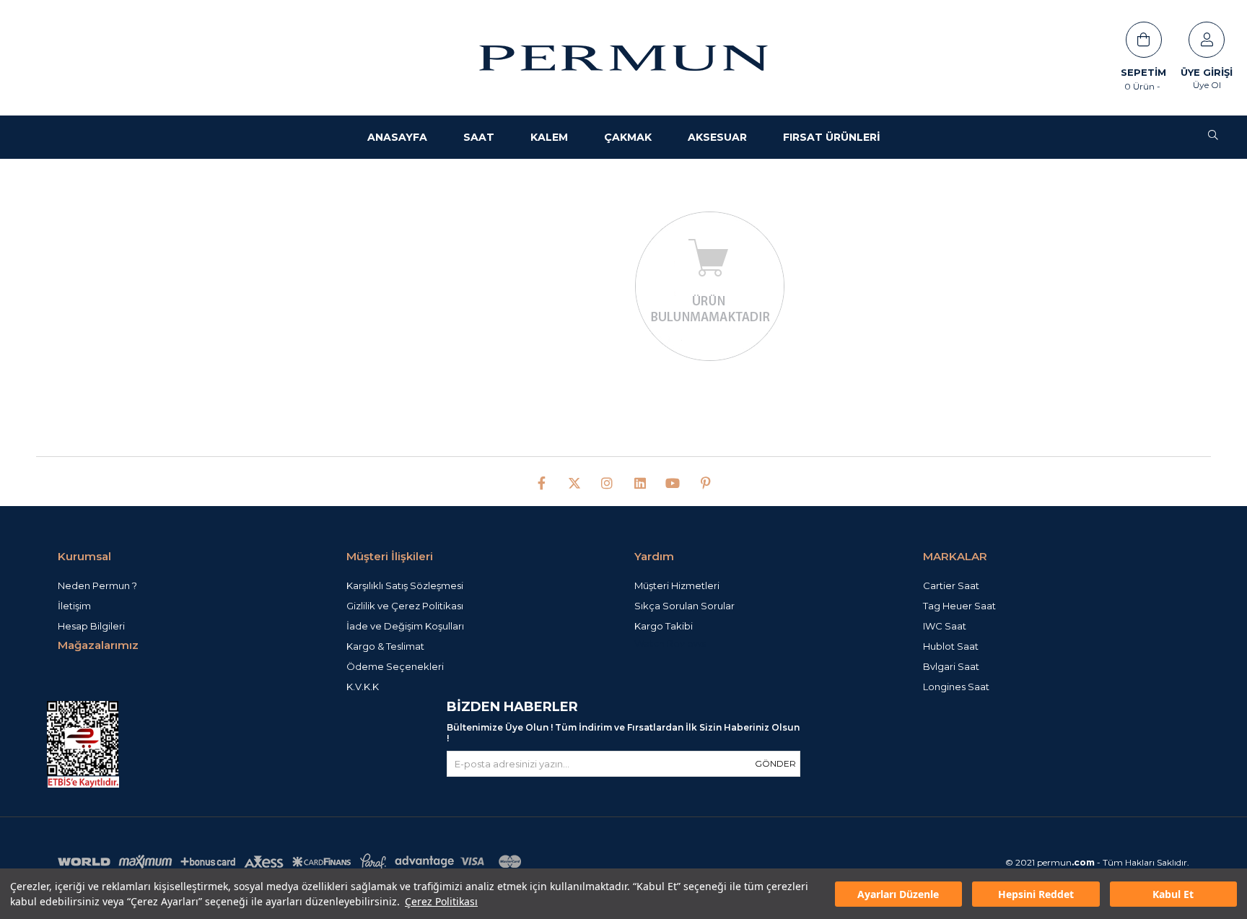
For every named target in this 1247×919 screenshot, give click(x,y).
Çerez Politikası (441, 901)
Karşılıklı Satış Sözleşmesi (404, 585)
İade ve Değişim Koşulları (405, 626)
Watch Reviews (670, 643)
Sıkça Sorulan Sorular (684, 605)
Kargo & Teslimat (385, 646)
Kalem (549, 137)
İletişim (74, 605)
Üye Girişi (1207, 72)
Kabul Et (1173, 894)
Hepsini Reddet (1036, 894)
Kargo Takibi (663, 626)
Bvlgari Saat (951, 666)
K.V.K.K (362, 686)
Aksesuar (717, 137)
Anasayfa (397, 137)
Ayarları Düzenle (898, 894)
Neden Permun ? (97, 585)
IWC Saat (944, 626)
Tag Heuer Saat (959, 605)
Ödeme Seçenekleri (395, 666)
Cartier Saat (951, 585)
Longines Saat (956, 686)
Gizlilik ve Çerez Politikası (404, 605)
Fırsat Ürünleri (831, 137)
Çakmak (628, 137)
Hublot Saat (951, 646)
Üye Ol (1207, 84)
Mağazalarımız (98, 645)
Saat (478, 137)
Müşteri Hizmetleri (676, 585)
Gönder (775, 763)
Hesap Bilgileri (91, 626)
